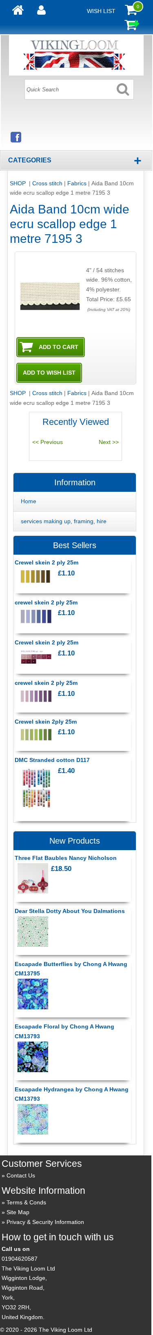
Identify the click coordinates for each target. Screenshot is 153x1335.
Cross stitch (47, 183)
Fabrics (76, 183)
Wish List (101, 11)
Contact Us (21, 1175)
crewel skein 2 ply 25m (46, 602)
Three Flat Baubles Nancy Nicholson (66, 858)
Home (28, 501)
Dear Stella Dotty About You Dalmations (70, 911)
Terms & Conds (26, 1202)
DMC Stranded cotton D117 (52, 760)
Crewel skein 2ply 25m (46, 721)
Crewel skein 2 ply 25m (46, 562)
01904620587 (20, 1258)
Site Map (18, 1212)
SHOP (18, 183)
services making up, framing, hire (63, 521)
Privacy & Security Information (45, 1222)
